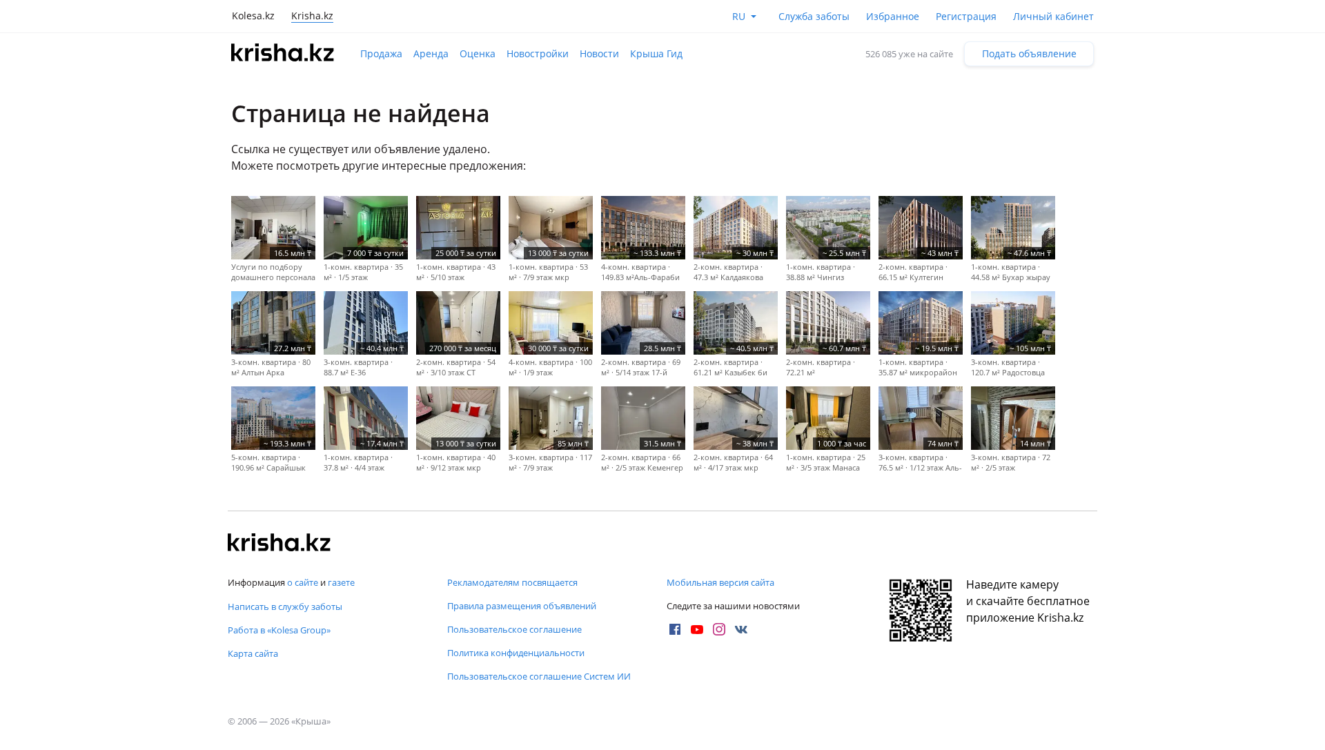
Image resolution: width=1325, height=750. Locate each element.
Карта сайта (253, 653)
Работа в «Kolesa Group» (279, 630)
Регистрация (966, 16)
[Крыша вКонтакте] (741, 629)
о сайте (302, 582)
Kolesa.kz (253, 15)
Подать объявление (1029, 53)
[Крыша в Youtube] (697, 629)
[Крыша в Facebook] (675, 629)
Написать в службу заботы (285, 606)
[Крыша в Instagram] (719, 629)
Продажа (381, 53)
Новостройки (538, 53)
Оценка (477, 53)
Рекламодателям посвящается (512, 582)
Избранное (892, 16)
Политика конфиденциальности (516, 653)
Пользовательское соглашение (514, 629)
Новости (599, 53)
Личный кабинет (1053, 16)
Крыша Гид (656, 53)
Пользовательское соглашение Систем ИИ (539, 676)
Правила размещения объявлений (521, 606)
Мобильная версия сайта (720, 582)
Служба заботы (814, 16)
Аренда (431, 53)
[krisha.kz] (279, 543)
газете (341, 582)
